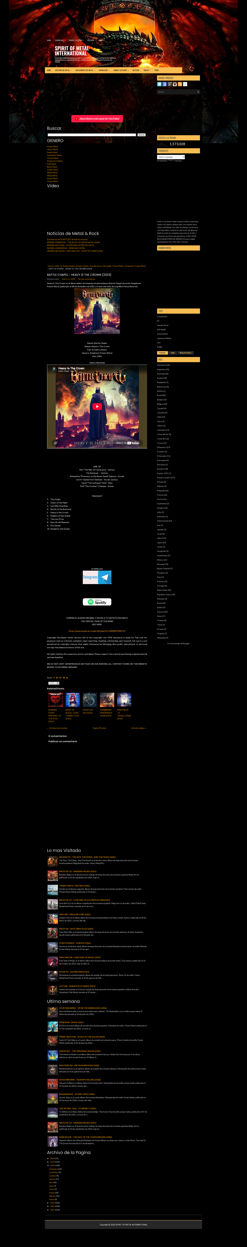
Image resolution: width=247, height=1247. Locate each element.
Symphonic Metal (54, 155)
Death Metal (52, 152)
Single (159, 347)
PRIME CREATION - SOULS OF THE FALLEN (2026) (82, 1037)
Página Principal (99, 728)
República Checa (164, 594)
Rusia (159, 603)
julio (51, 1182)
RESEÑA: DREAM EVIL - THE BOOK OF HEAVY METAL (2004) (73, 242)
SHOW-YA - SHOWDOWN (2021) (74, 972)
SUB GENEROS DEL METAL (85, 70)
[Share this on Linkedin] (67, 678)
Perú (159, 577)
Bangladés (161, 382)
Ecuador (160, 451)
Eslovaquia (161, 460)
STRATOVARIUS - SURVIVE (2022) (75, 943)
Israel (159, 534)
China (159, 421)
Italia (159, 538)
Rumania (160, 599)
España (160, 469)
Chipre (160, 426)
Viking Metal (52, 175)
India (159, 512)
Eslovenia (161, 464)
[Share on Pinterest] (64, 678)
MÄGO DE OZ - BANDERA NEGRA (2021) (77, 871)
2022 (52, 1206)
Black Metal (52, 167)
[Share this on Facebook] (54, 678)
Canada (160, 408)
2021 (52, 1210)
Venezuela (161, 638)
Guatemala (161, 503)
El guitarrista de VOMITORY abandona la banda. (67, 239)
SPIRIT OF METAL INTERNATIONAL (72, 50)
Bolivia (160, 391)
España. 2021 (163, 473)
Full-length (107, 266)
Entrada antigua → (139, 728)
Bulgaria (160, 399)
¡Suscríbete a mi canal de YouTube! (99, 118)
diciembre (53, 1169)
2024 (52, 1165)
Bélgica (160, 404)
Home (49, 40)
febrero (52, 1196)
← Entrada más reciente (57, 728)
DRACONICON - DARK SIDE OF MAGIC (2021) (80, 957)
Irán (158, 525)
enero (52, 1199)
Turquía (160, 620)
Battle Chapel (69, 266)
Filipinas (160, 486)
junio (51, 1186)
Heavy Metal (52, 149)
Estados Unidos (82, 266)
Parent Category (76, 40)
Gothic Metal (52, 170)
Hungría (160, 508)
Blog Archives (185, 353)
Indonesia (161, 516)
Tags (173, 353)
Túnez (159, 625)
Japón (159, 542)
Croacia (160, 443)
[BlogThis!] (52, 683)
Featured (90, 40)
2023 (57, 266)
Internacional (162, 521)
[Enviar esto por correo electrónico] (49, 683)
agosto (52, 1179)
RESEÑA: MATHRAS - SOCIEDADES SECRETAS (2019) (70, 245)
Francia (160, 495)
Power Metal (52, 146)
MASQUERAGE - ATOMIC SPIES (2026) (77, 1094)
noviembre (54, 1172)
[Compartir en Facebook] (57, 683)
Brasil (159, 395)
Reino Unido (162, 590)
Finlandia (161, 490)
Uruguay (160, 633)
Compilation (162, 316)
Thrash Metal (52, 158)
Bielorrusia (161, 387)
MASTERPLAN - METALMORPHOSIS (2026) (79, 1065)
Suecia (160, 612)
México (160, 560)
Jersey (160, 547)
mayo (51, 1189)
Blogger (186, 643)
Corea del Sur (163, 434)
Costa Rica (161, 439)
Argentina (161, 369)
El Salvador (162, 456)
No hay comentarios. (86, 279)
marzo (52, 1192)
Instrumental (162, 334)
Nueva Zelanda (163, 568)
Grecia (160, 499)
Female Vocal (95, 266)
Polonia (160, 581)
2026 (52, 1158)
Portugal (160, 586)
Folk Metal (51, 164)
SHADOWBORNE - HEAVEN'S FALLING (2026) (80, 1080)
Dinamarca (161, 447)
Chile (159, 417)
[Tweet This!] (57, 678)
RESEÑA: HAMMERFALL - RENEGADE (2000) (66, 248)
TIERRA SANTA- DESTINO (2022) (74, 886)
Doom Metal (52, 178)
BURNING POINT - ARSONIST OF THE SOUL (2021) (54, 716)
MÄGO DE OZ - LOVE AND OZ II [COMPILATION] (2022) (84, 900)
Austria (160, 378)
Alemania (161, 365)
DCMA (157, 70)
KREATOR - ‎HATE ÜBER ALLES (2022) (76, 929)
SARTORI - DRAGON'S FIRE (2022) (74, 914)
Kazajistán (161, 551)
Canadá (160, 413)
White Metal (52, 172)
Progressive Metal (54, 161)
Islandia (160, 529)
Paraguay (161, 573)
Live (158, 342)
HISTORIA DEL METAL (63, 70)
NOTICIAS (136, 70)
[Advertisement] (69, 18)
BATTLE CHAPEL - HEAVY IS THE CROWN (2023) (79, 274)
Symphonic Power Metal (135, 266)
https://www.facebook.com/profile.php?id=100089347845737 (97, 631)
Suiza (159, 616)
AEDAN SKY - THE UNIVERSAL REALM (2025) (80, 1051)
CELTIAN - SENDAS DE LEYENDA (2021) (77, 986)
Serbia (160, 607)
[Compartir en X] (55, 683)
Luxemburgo (162, 555)
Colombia (161, 430)
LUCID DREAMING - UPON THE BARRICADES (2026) (83, 1008)
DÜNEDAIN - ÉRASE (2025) (71, 1022)
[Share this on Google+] (60, 678)
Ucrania (160, 629)
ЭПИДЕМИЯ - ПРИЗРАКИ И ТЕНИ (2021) (106, 713)
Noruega (160, 564)
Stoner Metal (52, 181)
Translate (178, 161)
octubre (52, 1176)
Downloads (60, 40)
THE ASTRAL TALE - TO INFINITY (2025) (77, 1108)
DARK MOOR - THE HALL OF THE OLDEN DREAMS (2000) (85, 1137)
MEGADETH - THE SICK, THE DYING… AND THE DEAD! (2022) (87, 857)
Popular (162, 353)
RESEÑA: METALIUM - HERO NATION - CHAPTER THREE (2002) (75, 251)
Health (101, 40)
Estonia (160, 482)
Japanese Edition (164, 338)
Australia (161, 374)
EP (158, 321)
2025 (52, 1162)
